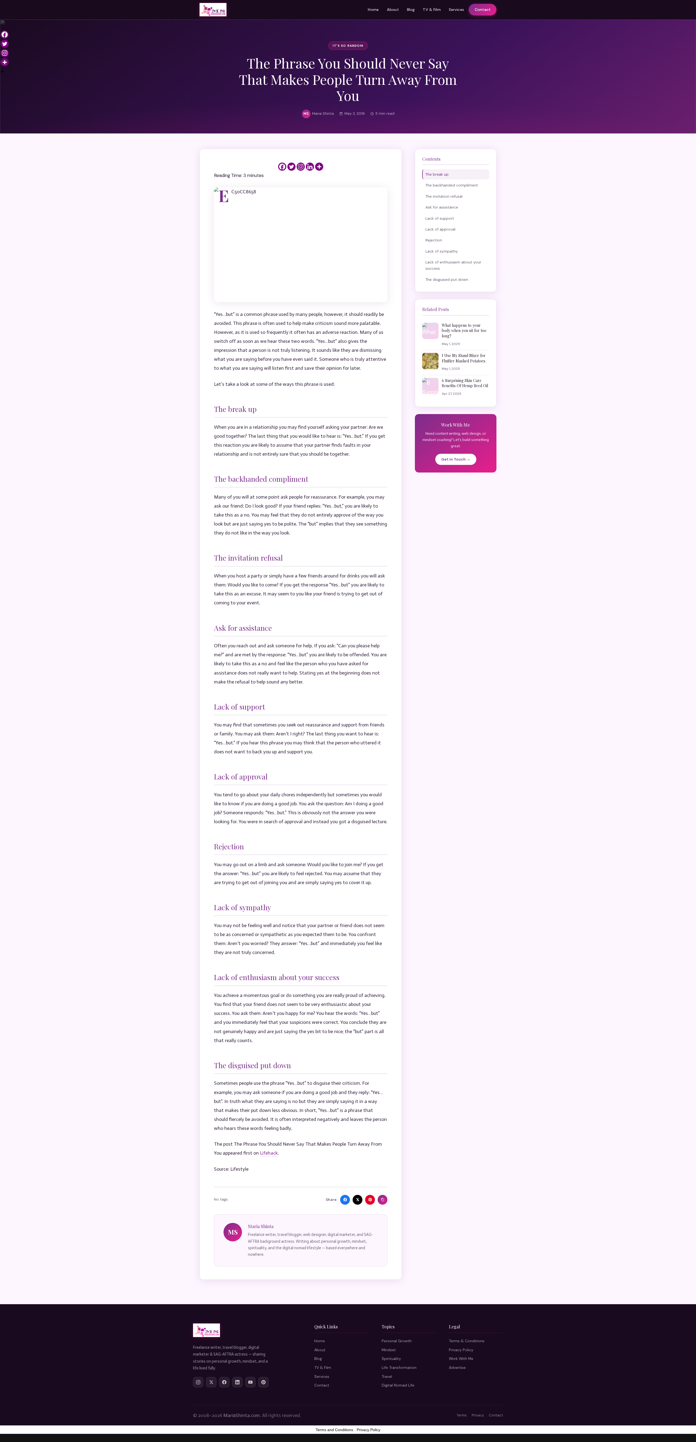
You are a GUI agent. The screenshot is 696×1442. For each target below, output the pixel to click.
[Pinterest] (263, 1382)
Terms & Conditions (466, 1340)
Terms (462, 1415)
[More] (319, 167)
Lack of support (439, 218)
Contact (482, 9)
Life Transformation (399, 1367)
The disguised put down (446, 279)
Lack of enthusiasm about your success (453, 265)
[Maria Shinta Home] (213, 10)
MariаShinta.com (241, 1415)
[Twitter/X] (211, 1382)
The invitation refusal (443, 196)
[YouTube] (250, 1382)
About (393, 9)
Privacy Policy (461, 1349)
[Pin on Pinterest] (370, 1200)
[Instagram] (301, 167)
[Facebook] (282, 167)
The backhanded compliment (451, 185)
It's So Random (348, 45)
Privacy (478, 1415)
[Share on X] (357, 1200)
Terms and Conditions (334, 1430)
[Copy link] (382, 1200)
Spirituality (391, 1358)
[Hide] (2, 72)
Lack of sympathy (441, 251)
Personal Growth (397, 1340)
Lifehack (269, 1153)
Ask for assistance (441, 207)
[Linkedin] (310, 167)
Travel (387, 1376)
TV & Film (431, 9)
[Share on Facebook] (345, 1200)
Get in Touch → (455, 459)
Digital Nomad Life (398, 1385)
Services (456, 9)
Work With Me (461, 1358)
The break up (437, 174)
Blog (411, 9)
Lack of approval (440, 229)
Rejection (433, 240)
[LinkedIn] (237, 1382)
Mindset (389, 1349)
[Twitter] (291, 167)
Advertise (457, 1367)
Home (373, 9)
